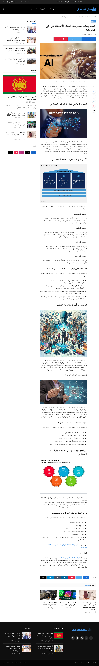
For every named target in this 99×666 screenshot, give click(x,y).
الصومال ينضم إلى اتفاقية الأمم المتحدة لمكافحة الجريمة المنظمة (16, 39)
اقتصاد (49, 9)
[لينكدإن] (94, 101)
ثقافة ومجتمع (34, 9)
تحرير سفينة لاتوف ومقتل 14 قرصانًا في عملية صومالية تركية (21, 98)
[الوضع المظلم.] (4, 2)
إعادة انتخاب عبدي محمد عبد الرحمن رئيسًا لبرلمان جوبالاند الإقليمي (14, 49)
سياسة (27, 9)
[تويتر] (94, 96)
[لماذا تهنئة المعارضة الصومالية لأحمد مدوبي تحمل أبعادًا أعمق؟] (31, 29)
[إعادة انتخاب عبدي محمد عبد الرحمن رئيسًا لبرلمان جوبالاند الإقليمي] (31, 50)
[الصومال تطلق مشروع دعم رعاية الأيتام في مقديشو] (31, 124)
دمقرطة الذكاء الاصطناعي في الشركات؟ (70, 558)
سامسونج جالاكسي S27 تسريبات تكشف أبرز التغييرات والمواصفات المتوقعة (88, 606)
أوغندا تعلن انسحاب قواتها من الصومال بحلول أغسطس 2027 (72, 2)
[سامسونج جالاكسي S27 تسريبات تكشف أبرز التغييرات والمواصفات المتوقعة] (87, 595)
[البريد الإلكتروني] (94, 110)
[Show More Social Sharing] (52, 39)
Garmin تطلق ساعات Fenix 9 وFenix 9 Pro (49, 604)
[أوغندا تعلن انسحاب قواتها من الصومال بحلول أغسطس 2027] (31, 115)
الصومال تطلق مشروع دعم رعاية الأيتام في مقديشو (16, 124)
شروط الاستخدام (7, 663)
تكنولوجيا (42, 9)
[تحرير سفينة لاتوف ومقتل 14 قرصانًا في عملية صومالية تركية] (19, 84)
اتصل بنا (15, 663)
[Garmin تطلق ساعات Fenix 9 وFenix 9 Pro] (48, 595)
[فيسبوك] (94, 92)
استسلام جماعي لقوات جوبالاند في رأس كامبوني (15, 60)
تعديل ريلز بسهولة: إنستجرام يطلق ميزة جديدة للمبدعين (68, 604)
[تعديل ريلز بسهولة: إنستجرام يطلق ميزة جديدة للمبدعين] (67, 595)
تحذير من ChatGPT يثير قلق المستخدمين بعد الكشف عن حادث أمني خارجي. (64, 546)
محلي (54, 9)
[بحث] (4, 9)
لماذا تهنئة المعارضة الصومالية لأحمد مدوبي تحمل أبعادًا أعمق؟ (15, 28)
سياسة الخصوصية (24, 663)
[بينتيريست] (94, 106)
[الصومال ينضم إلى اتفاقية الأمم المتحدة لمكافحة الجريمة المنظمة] (31, 40)
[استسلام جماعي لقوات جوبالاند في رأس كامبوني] (31, 61)
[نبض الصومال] (86, 9)
